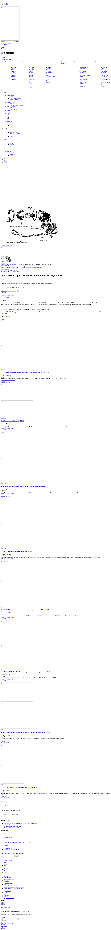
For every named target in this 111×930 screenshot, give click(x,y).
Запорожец (9, 141)
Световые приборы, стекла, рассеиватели (84, 78)
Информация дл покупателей (11, 849)
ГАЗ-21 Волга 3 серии (15, 99)
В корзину (3, 292)
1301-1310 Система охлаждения (14, 79)
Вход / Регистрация (9, 898)
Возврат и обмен (8, 848)
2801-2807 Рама (50, 67)
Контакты (6, 850)
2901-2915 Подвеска (48, 69)
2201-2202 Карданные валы (32, 79)
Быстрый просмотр (5, 382)
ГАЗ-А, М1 (9, 121)
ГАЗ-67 (8, 113)
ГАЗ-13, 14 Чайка (11, 106)
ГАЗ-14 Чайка (13, 109)
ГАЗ (6, 264)
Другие (8, 124)
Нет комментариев (14, 824)
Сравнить (6, 896)
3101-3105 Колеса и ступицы (50, 77)
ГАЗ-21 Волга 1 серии (15, 97)
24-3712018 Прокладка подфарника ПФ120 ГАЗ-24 (17, 551)
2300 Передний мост (31, 83)
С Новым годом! (8, 837)
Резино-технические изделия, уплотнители (54, 312)
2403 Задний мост (30, 88)
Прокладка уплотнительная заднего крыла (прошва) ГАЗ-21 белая (23, 486)
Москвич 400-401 (14, 132)
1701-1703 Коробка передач (31, 71)
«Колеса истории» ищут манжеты (12, 826)
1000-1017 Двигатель (14, 67)
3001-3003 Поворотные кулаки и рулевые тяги (50, 73)
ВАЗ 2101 (12, 152)
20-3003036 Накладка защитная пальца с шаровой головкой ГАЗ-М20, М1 (25, 732)
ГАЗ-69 (8, 110)
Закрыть (3, 902)
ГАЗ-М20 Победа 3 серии (16, 105)
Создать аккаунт (5, 909)
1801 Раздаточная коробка (32, 75)
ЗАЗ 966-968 (13, 144)
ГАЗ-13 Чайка (13, 107)
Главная (3, 264)
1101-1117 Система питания (13, 71)
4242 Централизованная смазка (51, 81)
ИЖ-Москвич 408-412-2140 (17, 135)
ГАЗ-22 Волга (13, 101)
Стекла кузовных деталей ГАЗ (105, 85)
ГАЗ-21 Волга (10, 95)
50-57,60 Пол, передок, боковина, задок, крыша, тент (105, 69)
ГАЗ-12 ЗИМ (10, 118)
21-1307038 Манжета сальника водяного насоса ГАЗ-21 (19, 787)
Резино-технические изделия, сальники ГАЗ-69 (30, 312)
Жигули (9, 151)
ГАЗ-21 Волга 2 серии (15, 98)
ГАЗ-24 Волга (10, 116)
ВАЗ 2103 (12, 154)
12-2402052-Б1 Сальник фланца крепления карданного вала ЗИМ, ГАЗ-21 (25, 610)
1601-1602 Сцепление (31, 67)
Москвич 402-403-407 (15, 133)
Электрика (90, 312)
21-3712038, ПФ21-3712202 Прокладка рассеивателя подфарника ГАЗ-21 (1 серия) (27, 672)
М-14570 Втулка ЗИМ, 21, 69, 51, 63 (12, 421)
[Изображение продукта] (17, 368)
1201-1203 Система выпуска (13, 75)
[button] (3, 429)
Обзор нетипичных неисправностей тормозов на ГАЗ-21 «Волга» (20, 823)
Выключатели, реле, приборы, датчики (84, 68)
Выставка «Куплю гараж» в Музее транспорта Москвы (18, 842)
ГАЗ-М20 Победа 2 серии (16, 103)
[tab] (57, 297)
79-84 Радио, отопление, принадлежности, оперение (105, 78)
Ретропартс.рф (8, 853)
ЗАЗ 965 (12, 143)
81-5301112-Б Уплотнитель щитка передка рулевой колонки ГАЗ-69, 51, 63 (25, 372)
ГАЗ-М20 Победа (11, 102)
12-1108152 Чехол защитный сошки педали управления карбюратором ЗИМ (20, 267)
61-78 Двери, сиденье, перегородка (104, 74)
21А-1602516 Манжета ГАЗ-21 (9, 272)
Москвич (9, 131)
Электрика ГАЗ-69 (16, 264)
